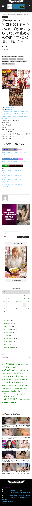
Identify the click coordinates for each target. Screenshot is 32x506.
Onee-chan (25, 385)
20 (17, 305)
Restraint (24, 61)
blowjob (13, 367)
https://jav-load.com (7, 501)
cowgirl (9, 373)
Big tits (8, 56)
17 (4, 305)
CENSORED (14, 56)
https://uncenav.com (7, 503)
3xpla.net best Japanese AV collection (19, 495)
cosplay (3, 373)
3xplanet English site (16, 490)
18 (8, 305)
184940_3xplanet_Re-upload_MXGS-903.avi (15, 161)
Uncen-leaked (7, 341)
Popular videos (8, 338)
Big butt (26, 364)
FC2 (13, 379)
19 (12, 305)
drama (26, 376)
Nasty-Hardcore (12, 385)
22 (24, 305)
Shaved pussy (5, 391)
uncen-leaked (8, 396)
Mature (12, 61)
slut (19, 391)
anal (16, 364)
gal (20, 379)
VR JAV (5, 344)
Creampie (20, 56)
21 (20, 305)
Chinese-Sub (7, 323)
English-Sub (7, 326)
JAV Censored (5, 13)
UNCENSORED (9, 399)
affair (3, 364)
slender (13, 391)
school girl (26, 388)
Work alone (11, 63)
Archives (4, 354)
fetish (17, 379)
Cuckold (4, 376)
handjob (24, 379)
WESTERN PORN (8, 347)
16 (28, 302)
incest (13, 382)
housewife (6, 382)
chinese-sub (19, 370)
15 (24, 302)
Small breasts (6, 394)
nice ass (19, 385)
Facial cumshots (6, 379)
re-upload (18, 61)
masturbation (5, 61)
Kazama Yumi (12, 59)
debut (22, 376)
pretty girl (10, 388)
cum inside (5, 59)
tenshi (11, 196)
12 (12, 302)
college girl (25, 370)
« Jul (15, 314)
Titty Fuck (4, 63)
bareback (20, 364)
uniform (20, 399)
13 (17, 302)
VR (2, 402)
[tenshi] (5, 198)
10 (4, 302)
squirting (14, 394)
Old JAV (6, 335)
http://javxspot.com (13, 199)
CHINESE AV (7, 320)
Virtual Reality (26, 399)
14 (20, 302)
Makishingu (20, 59)
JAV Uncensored (8, 332)
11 (8, 302)
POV (3, 388)
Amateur (10, 364)
